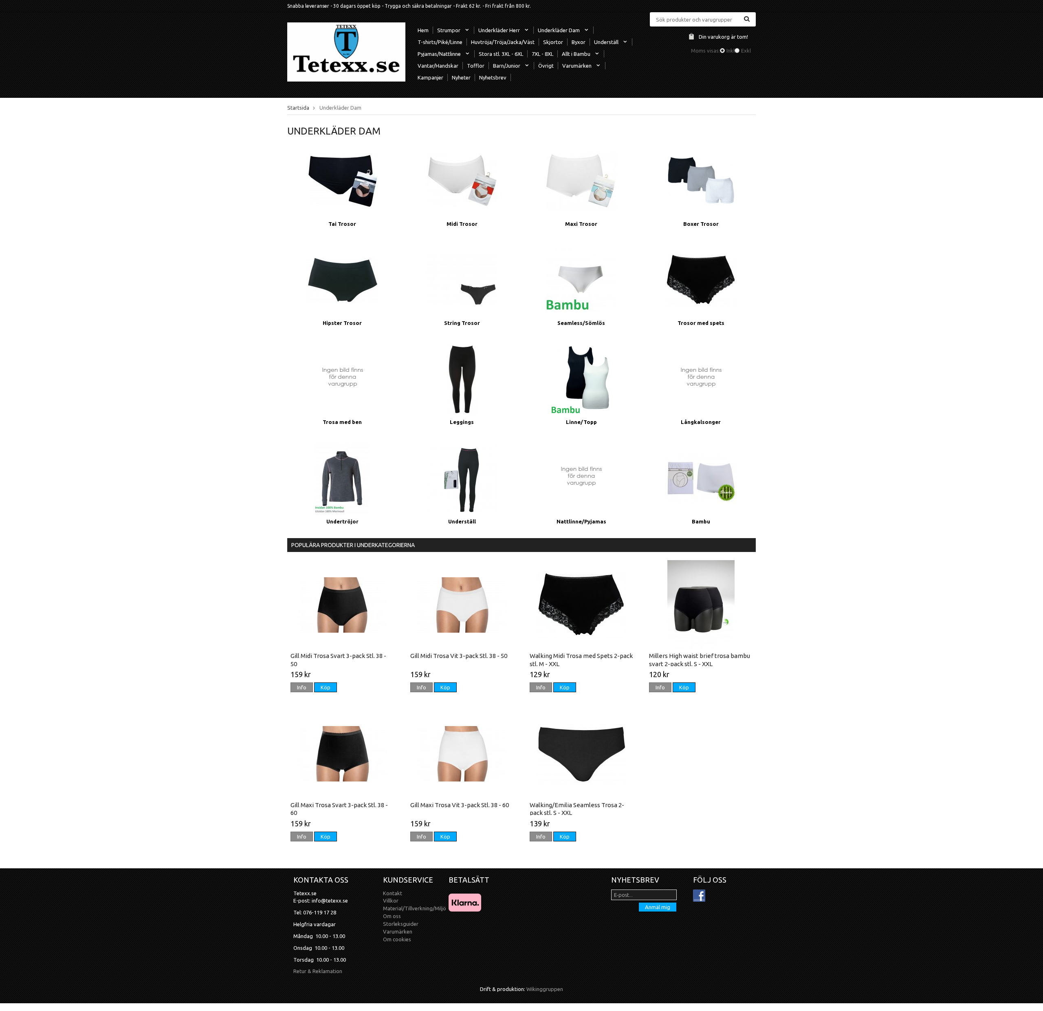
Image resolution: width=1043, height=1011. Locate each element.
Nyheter (461, 77)
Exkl (746, 50)
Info (301, 687)
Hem (423, 30)
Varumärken (577, 65)
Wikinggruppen (544, 989)
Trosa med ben (342, 422)
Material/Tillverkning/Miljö (414, 908)
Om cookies (397, 939)
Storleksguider (400, 924)
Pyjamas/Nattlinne (439, 54)
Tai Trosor (342, 224)
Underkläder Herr (499, 30)
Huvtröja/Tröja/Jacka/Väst (503, 42)
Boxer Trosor (701, 224)
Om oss (392, 916)
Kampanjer (430, 77)
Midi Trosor (462, 224)
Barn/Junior (506, 65)
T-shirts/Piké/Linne (440, 42)
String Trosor (462, 323)
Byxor (578, 42)
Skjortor (553, 42)
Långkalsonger (701, 422)
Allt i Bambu (576, 54)
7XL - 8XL (542, 54)
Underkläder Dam (559, 30)
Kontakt (392, 893)
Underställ (606, 42)
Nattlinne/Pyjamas (581, 521)
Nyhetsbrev (492, 77)
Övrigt (546, 65)
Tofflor (475, 65)
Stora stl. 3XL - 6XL (501, 54)
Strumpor (448, 30)
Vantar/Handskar (438, 65)
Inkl (730, 50)
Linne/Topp (581, 422)
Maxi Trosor (581, 224)
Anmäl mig (657, 907)
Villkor (390, 900)
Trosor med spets (701, 323)
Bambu (701, 521)
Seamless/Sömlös (581, 323)
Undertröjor (342, 521)
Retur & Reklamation (317, 971)
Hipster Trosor (342, 323)
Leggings (462, 422)
